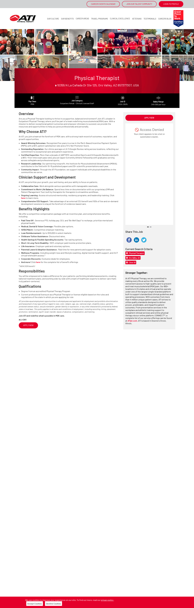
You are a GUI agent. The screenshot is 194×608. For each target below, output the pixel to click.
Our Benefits (67, 19)
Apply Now (28, 325)
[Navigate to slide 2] (150, 227)
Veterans (136, 19)
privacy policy (107, 600)
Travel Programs (99, 19)
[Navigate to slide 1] (148, 227)
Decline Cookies (53, 603)
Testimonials (150, 19)
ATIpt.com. (133, 320)
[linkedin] (136, 240)
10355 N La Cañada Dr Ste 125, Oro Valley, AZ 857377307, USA (97, 85)
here (23, 198)
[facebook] (129, 240)
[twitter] (144, 240)
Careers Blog (164, 19)
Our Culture (53, 19)
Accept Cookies (34, 603)
